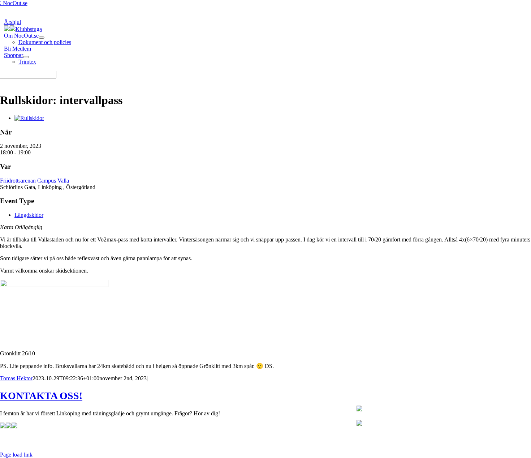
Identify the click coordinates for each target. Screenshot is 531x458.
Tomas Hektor (16, 378)
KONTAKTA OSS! (41, 395)
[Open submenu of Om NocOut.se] (41, 38)
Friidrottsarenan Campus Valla (34, 180)
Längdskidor (28, 215)
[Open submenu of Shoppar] (26, 57)
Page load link (16, 454)
